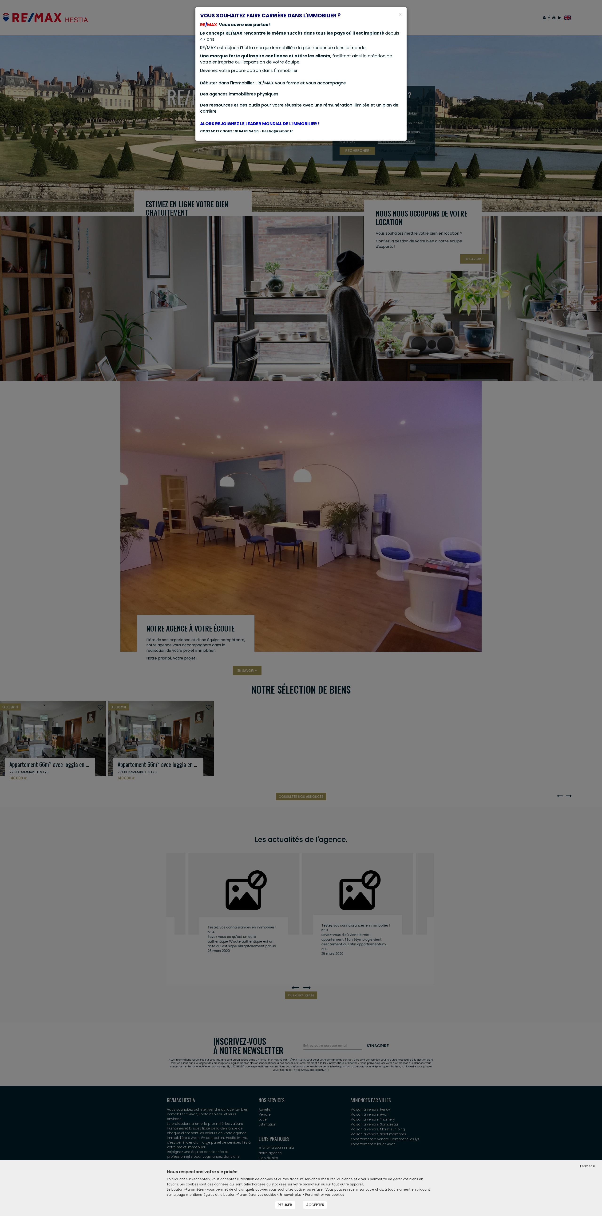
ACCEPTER (315, 1204)
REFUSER (285, 1204)
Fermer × (587, 1166)
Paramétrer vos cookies (324, 1194)
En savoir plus (291, 1194)
